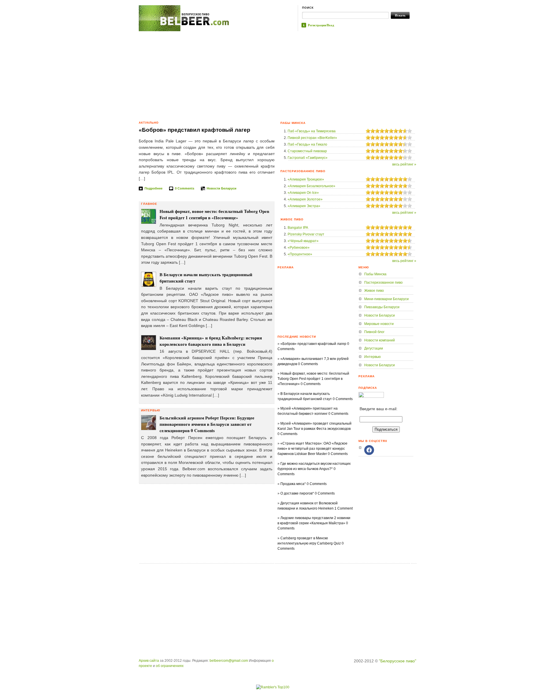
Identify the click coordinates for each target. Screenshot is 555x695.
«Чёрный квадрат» (303, 241)
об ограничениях (170, 666)
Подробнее (153, 188)
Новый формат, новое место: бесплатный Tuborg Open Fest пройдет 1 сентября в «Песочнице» (214, 214)
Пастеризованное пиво (383, 282)
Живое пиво (374, 291)
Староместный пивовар (307, 151)
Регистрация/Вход (321, 25)
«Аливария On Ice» (303, 193)
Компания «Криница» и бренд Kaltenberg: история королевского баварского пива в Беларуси (211, 341)
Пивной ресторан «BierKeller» (312, 138)
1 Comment (343, 508)
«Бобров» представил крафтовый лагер (194, 130)
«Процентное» (300, 254)
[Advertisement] (277, 74)
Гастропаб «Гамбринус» (308, 158)
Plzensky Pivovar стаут (306, 234)
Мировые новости (379, 324)
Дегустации (373, 348)
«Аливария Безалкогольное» (311, 186)
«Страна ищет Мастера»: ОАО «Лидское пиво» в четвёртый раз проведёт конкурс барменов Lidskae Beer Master (312, 448)
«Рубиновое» (299, 248)
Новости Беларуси (221, 188)
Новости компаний (379, 340)
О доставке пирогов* (297, 493)
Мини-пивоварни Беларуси (386, 299)
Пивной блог (374, 332)
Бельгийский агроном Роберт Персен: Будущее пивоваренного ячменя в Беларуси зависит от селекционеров (207, 424)
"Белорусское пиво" (397, 661)
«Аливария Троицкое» (306, 179)
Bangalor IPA (298, 228)
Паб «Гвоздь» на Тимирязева (312, 131)
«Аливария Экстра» (304, 206)
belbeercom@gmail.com (229, 661)
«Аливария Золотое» (305, 199)
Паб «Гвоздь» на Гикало (307, 144)
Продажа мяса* (293, 484)
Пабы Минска (375, 274)
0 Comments (184, 188)
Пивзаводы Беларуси (381, 307)
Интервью (372, 357)
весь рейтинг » (404, 164)
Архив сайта (149, 661)
